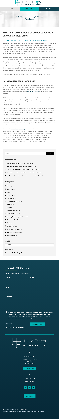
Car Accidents (11, 198)
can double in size (33, 91)
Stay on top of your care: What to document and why (24, 173)
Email (8, 287)
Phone (32, 277)
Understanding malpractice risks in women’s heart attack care (26, 176)
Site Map (11, 411)
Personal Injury (11, 223)
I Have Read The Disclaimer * (16, 327)
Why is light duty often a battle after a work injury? (23, 170)
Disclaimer (9, 323)
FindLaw (42, 411)
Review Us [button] (29, 396)
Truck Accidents (12, 226)
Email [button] (30, 8)
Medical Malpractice (41, 40)
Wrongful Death (12, 235)
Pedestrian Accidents (13, 220)
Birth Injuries (11, 189)
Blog (8, 192)
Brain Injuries (11, 195)
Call (50, 9)
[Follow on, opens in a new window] (29, 388)
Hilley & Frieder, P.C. (17, 40)
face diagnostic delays (18, 129)
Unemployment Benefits (14, 229)
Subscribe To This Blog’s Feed (14, 253)
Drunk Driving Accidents (14, 201)
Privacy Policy (17, 411)
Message (9, 296)
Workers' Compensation (14, 232)
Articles (9, 186)
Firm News (10, 204)
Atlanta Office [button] (29, 368)
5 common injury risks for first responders (20, 163)
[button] (9, 8)
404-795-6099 (30, 381)
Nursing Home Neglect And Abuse (18, 217)
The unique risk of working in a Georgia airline (21, 166)
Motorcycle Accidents (14, 214)
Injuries (9, 207)
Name (8, 277)
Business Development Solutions (30, 411)
